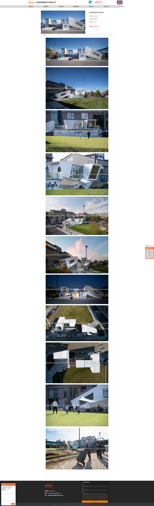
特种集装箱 (76, 6)
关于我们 (106, 6)
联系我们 (121, 6)
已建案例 (45, 6)
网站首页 (31, 6)
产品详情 (44, 34)
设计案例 (61, 6)
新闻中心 (91, 6)
